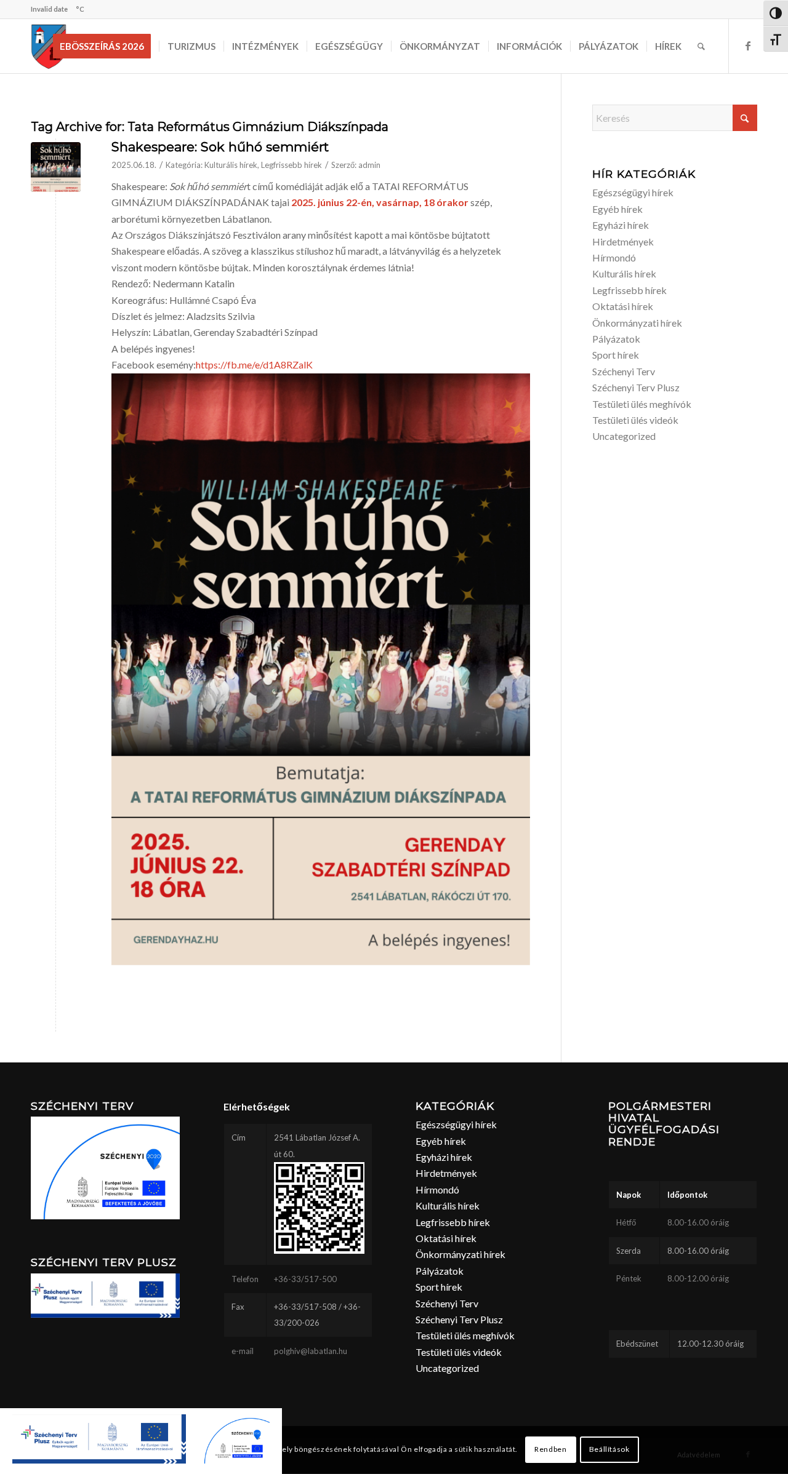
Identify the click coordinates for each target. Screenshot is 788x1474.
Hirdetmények (623, 241)
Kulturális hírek (230, 165)
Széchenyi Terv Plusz (636, 387)
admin (369, 165)
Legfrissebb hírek (291, 165)
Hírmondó (614, 257)
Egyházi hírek (620, 225)
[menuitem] (106, 46)
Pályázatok (616, 339)
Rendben (550, 1449)
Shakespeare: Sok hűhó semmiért (220, 146)
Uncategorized (624, 436)
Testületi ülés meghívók (641, 404)
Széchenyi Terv (623, 371)
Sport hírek (615, 355)
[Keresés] (701, 46)
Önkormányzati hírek (637, 323)
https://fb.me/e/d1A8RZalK (254, 364)
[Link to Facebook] (748, 45)
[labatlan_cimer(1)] (49, 46)
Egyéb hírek (617, 209)
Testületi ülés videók (635, 420)
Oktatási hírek (622, 306)
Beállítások (609, 1449)
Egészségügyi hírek (632, 192)
